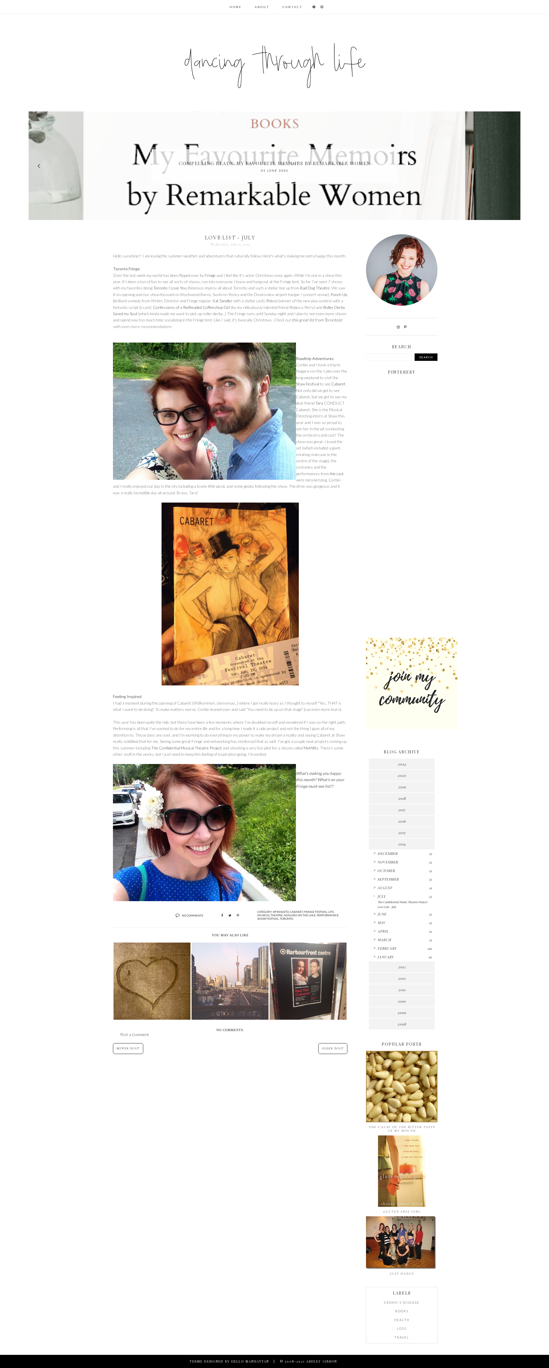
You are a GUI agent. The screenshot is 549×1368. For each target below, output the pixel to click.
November (387, 862)
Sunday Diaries (274, 163)
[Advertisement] (401, 543)
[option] (274, 165)
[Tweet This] (229, 915)
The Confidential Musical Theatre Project (186, 747)
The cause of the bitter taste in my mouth (402, 1129)
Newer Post (128, 1048)
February (387, 948)
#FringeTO (281, 911)
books (402, 1311)
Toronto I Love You (170, 287)
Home (236, 7)
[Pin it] (238, 915)
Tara (319, 403)
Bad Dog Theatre (315, 287)
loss (402, 1328)
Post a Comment (134, 1034)
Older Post (333, 1048)
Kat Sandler (222, 300)
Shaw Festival (307, 383)
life (331, 911)
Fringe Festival (315, 911)
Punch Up (339, 294)
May (381, 922)
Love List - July (386, 907)
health (401, 1320)
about (262, 7)
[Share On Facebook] (222, 915)
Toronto (286, 918)
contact (293, 7)
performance (328, 915)
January (385, 957)
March (384, 939)
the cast (337, 473)
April (383, 931)
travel (401, 1337)
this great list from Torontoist (317, 319)
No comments (192, 915)
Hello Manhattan (250, 1361)
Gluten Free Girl (402, 1211)
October (386, 870)
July (381, 896)
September (388, 879)
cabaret (296, 911)
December (387, 853)
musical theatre (270, 915)
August (384, 887)
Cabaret (338, 383)
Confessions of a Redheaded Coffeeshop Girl (191, 307)
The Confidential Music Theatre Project (402, 902)
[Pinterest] (405, 327)
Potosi (271, 300)
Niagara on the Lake (300, 915)
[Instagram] (398, 327)
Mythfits (311, 747)
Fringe (210, 275)
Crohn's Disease (401, 1302)
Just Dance (402, 1273)
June (381, 914)
